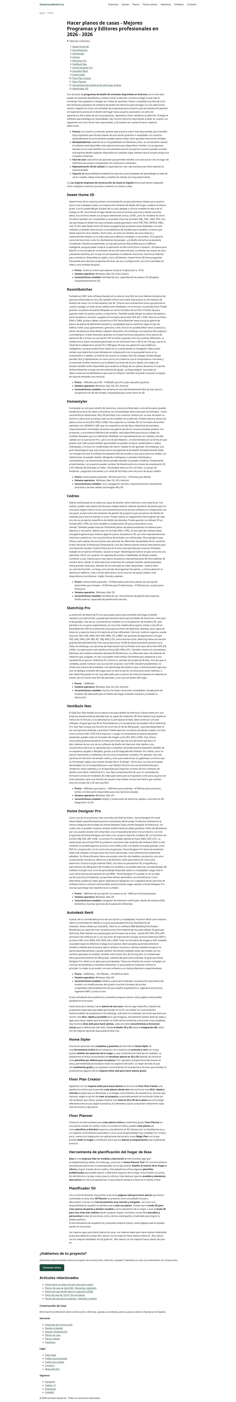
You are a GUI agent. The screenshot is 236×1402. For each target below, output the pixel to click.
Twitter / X (50, 1385)
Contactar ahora (52, 1267)
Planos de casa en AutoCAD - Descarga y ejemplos (71, 1288)
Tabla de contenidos (79, 41)
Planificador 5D (80, 88)
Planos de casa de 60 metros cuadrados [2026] (69, 1291)
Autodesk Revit (80, 71)
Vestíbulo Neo (79, 64)
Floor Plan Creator (81, 78)
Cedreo (76, 57)
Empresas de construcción (59, 1324)
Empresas (113, 4)
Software (179, 4)
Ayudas (125, 4)
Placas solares (150, 4)
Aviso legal (50, 1354)
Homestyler (78, 53)
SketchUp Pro (79, 60)
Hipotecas (166, 4)
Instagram (50, 1388)
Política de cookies (54, 1362)
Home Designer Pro (82, 67)
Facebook (50, 1381)
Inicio (42, 12)
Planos (135, 4)
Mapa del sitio (52, 1369)
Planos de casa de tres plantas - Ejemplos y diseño (71, 1298)
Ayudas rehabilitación (56, 1331)
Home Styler (78, 74)
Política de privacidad (56, 1358)
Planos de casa (52, 1335)
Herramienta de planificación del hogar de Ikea (96, 85)
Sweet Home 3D (80, 46)
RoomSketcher (80, 50)
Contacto (191, 4)
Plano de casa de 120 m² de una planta (65, 1295)
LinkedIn (49, 1392)
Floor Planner (79, 81)
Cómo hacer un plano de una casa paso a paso (69, 1284)
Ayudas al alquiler (54, 1328)
